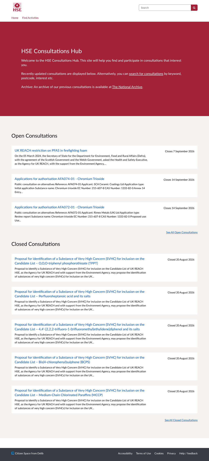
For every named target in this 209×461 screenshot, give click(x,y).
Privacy (171, 453)
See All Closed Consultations (181, 420)
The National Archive (127, 87)
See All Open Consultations (182, 232)
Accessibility (125, 453)
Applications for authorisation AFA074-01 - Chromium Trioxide (59, 179)
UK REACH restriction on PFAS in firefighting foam (51, 150)
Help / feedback (188, 453)
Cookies (159, 453)
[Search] (194, 8)
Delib (40, 453)
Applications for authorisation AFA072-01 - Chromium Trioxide (59, 207)
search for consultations (146, 73)
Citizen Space (23, 453)
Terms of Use (143, 453)
